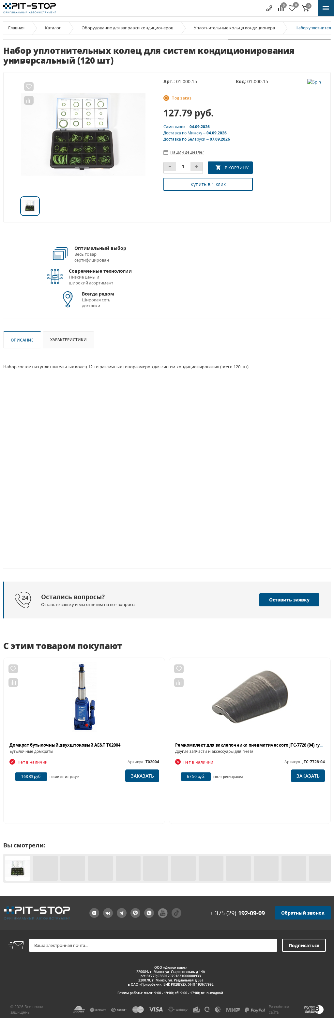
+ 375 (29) (237, 913)
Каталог (53, 28)
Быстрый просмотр (84, 700)
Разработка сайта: (279, 1009)
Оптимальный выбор (100, 248)
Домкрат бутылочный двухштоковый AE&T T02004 (64, 745)
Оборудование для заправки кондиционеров (127, 28)
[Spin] (314, 81)
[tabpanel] (83, 134)
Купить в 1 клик (208, 184)
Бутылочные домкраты (31, 751)
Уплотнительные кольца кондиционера (234, 28)
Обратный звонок (303, 913)
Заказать (142, 776)
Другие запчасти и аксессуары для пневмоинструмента (228, 751)
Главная (16, 28)
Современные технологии (100, 271)
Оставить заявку (289, 600)
